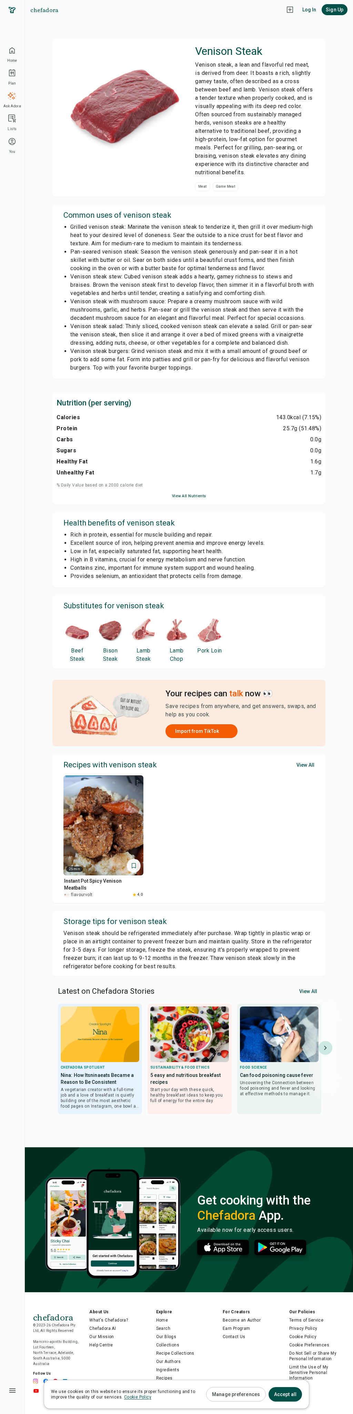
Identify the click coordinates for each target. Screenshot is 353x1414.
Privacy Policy (303, 1328)
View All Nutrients (189, 496)
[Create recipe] (290, 10)
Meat (202, 186)
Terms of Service (306, 1320)
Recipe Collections (175, 1353)
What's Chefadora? (108, 1320)
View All (305, 765)
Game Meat (225, 186)
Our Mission (101, 1336)
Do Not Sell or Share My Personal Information (312, 1356)
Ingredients (167, 1369)
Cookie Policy (302, 1336)
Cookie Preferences (309, 1345)
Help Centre (101, 1345)
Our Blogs (166, 1336)
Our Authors (168, 1361)
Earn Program (236, 1328)
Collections (167, 1345)
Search (163, 1328)
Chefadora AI (102, 1328)
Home (162, 1320)
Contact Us (234, 1336)
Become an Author (242, 1320)
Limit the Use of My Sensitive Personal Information (309, 1373)
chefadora (44, 9)
